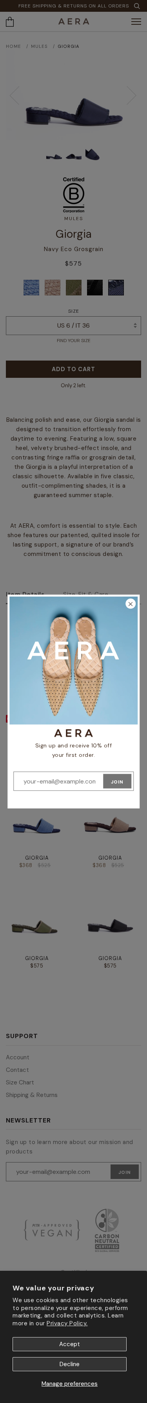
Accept (69, 1344)
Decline (70, 1364)
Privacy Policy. (67, 1323)
